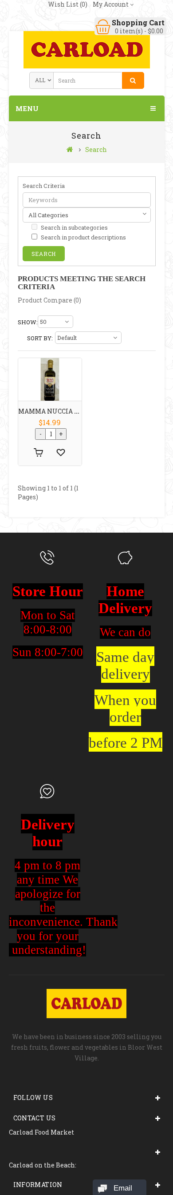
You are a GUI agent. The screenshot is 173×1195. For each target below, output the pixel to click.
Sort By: (40, 338)
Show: (27, 322)
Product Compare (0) (49, 300)
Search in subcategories (73, 227)
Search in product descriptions (82, 237)
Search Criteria (44, 186)
